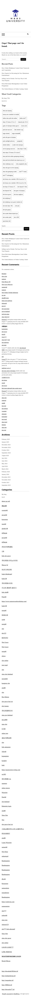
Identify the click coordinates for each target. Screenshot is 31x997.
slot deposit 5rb (7, 190)
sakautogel (5, 856)
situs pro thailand (7, 715)
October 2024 (5, 450)
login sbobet (6, 133)
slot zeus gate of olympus (8, 371)
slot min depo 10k (8, 205)
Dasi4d (4, 797)
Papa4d (4, 597)
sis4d (3, 619)
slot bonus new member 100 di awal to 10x (14, 183)
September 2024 (6, 453)
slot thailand (5, 801)
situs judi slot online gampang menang (13, 156)
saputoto (4, 783)
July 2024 (4, 458)
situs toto (4, 397)
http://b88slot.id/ (7, 985)
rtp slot (3, 295)
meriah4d (5, 679)
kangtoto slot (6, 683)
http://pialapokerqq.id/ (9, 976)
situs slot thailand (7, 674)
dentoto (4, 424)
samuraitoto (5, 888)
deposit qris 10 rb (23, 122)
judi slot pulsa (5, 314)
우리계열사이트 (7, 583)
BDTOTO (5, 638)
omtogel (4, 400)
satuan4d (4, 847)
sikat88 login (5, 298)
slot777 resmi (22, 171)
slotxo (4, 656)
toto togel (4, 419)
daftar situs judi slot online (10, 118)
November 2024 (6, 447)
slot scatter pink (7, 217)
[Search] (28, 34)
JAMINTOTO (6, 377)
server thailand (6, 311)
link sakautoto (6, 747)
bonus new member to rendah (11, 114)
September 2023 (6, 485)
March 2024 (5, 469)
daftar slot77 (23, 118)
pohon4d (4, 915)
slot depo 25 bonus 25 (9, 186)
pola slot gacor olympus (9, 137)
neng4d (4, 610)
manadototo (5, 892)
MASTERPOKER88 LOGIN (11, 956)
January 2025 (5, 442)
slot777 (4, 911)
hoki (3, 765)
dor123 (4, 306)
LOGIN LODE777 (7, 947)
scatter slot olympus (17, 145)
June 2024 (4, 461)
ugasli (3, 383)
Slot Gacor (5, 642)
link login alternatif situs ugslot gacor (12, 388)
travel (3, 101)
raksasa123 (5, 924)
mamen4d (4, 287)
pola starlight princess (9, 141)
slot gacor (4, 331)
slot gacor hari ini (7, 701)
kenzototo (5, 519)
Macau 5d (5, 565)
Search (3, 226)
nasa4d (4, 524)
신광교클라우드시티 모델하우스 (13, 829)
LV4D (4, 729)
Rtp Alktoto (5, 697)
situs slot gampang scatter (10, 171)
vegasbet (4, 411)
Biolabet (4, 273)
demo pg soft (6, 501)
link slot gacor (6, 556)
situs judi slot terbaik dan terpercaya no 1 (14, 160)
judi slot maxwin (7, 129)
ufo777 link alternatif (8, 929)
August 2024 (5, 455)
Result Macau (6, 961)
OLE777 (4, 337)
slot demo (4, 380)
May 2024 (4, 463)
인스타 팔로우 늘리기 (9, 588)
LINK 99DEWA (7, 952)
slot (3, 356)
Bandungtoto (6, 861)
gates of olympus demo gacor (11, 126)
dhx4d (4, 879)
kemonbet (4, 416)
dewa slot (4, 276)
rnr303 (4, 774)
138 (3, 551)
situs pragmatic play (21, 164)
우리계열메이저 (7, 710)
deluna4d (4, 303)
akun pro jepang (7, 110)
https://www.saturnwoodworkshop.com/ (14, 601)
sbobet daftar (6, 145)
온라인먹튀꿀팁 (7, 547)
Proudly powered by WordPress (11, 994)
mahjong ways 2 (6, 368)
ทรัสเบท (4, 533)
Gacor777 (4, 359)
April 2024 (5, 466)
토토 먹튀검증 (6, 738)
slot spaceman (5, 308)
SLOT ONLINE (7, 569)
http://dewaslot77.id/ (8, 989)
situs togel (4, 422)
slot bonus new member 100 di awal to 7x (14, 179)
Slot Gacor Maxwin (7, 284)
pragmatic (19, 141)
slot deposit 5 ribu (22, 186)
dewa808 (4, 720)
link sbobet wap (18, 129)
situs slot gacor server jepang (10, 167)
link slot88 (5, 592)
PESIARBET (6, 833)
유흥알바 (4, 326)
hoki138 (4, 578)
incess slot (24, 126)
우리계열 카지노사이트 (10, 560)
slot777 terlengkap (8, 175)
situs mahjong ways (8, 164)
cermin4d (5, 510)
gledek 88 (5, 528)
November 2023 (6, 480)
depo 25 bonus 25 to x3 (9, 122)
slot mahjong (5, 342)
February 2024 (6, 471)
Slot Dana (5, 852)
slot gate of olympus (19, 190)
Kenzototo (5, 883)
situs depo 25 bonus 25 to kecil (11, 152)
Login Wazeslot (7, 842)
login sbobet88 (16, 133)
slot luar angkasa (18, 194)
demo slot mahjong (7, 300)
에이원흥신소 (6, 779)
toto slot (4, 406)
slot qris (17, 205)
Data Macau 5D (6, 282)
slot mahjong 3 (7, 198)
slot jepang (5, 706)
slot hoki (4, 345)
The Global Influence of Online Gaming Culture (15, 89)
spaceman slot (6, 221)
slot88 (3, 403)
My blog (4, 98)
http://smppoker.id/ (8, 980)
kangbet (4, 761)
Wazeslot (4, 792)
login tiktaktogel (7, 574)
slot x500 (16, 217)
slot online (5, 660)
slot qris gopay (7, 209)
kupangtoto (5, 756)
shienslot (4, 414)
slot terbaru (5, 408)
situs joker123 (5, 317)
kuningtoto (5, 329)
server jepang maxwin (9, 148)
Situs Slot (5, 815)
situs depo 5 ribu (21, 148)
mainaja (4, 279)
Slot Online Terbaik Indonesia (10, 292)
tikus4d (4, 506)
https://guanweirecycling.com (11, 770)
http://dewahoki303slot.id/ (10, 971)
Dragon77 (4, 319)
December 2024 (6, 444)
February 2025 (6, 439)
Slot (3, 820)
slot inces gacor (7, 194)
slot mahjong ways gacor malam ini (12, 202)
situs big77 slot (6, 340)
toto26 (3, 334)
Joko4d (4, 751)
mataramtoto (6, 906)
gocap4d (4, 515)
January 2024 (5, 474)
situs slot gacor (6, 938)
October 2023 (5, 482)
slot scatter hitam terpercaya (10, 213)
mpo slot (4, 724)
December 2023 (6, 477)
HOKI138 (5, 615)
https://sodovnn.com (8, 902)
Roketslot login (6, 806)
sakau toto (5, 733)
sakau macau (6, 788)
